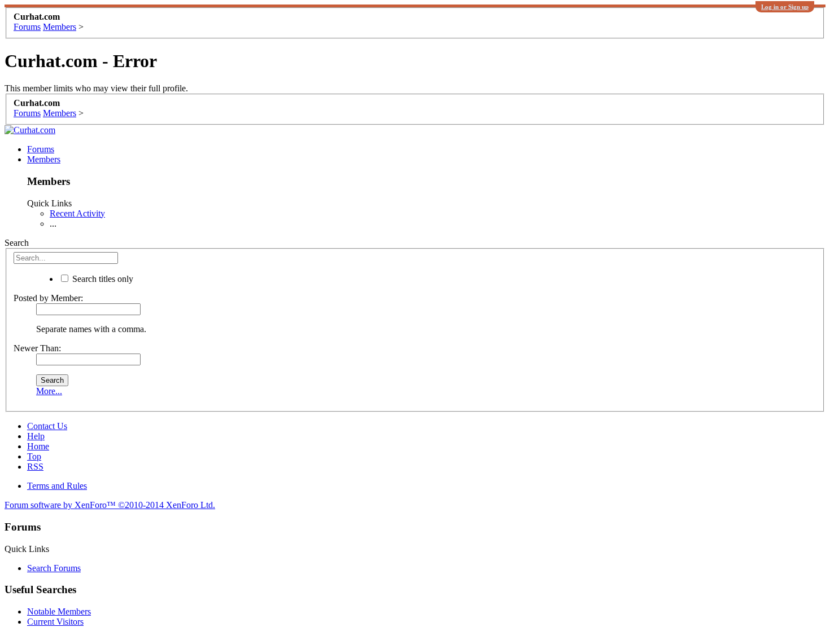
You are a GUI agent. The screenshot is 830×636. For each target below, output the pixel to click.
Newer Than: (37, 348)
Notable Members (59, 611)
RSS (35, 466)
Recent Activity (77, 213)
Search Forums (54, 568)
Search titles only (101, 279)
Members (43, 159)
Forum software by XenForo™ (110, 505)
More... (49, 391)
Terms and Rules (57, 486)
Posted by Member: (48, 298)
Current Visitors (55, 621)
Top (34, 456)
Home (38, 446)
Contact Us (47, 426)
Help (36, 436)
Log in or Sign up (785, 6)
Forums (40, 149)
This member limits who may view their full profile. (96, 88)
